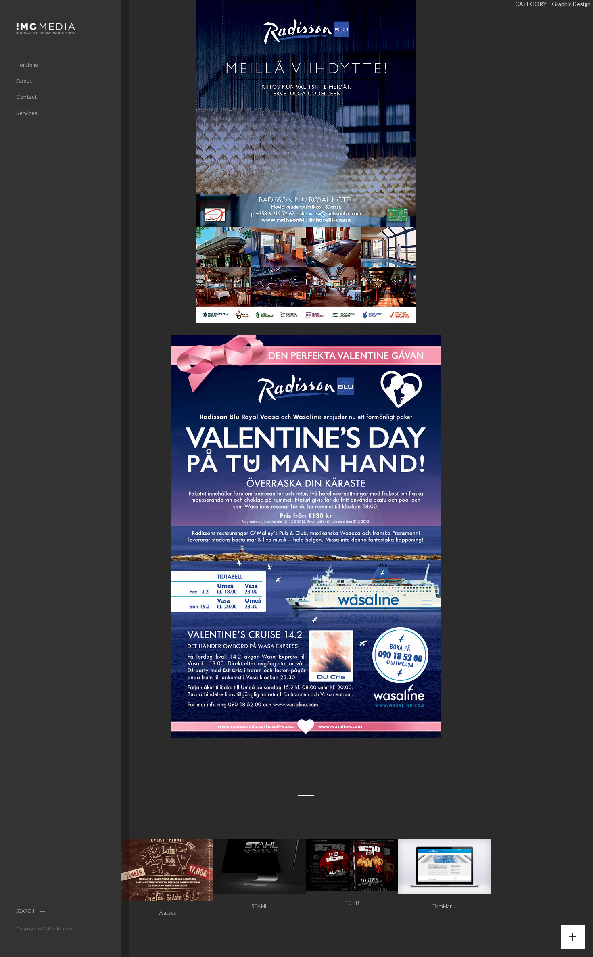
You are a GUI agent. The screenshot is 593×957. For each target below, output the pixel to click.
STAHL (259, 906)
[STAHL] (259, 865)
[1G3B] (352, 864)
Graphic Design (571, 3)
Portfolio (27, 64)
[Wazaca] (167, 868)
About (24, 80)
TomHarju (444, 906)
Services (27, 112)
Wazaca (167, 912)
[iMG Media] (56, 28)
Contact (26, 96)
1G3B (352, 902)
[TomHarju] (444, 865)
